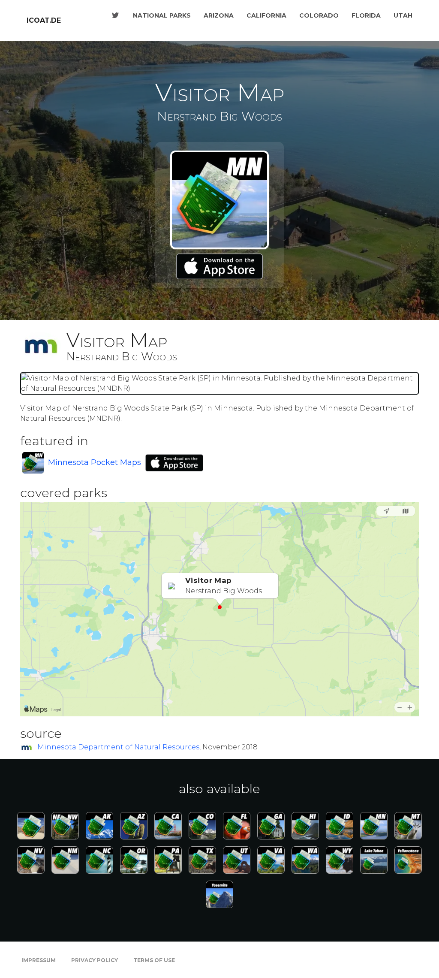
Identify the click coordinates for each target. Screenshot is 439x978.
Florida (366, 15)
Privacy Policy (94, 960)
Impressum (38, 960)
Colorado (319, 15)
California (266, 15)
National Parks (162, 15)
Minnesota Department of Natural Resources (118, 747)
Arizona (219, 15)
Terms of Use (154, 960)
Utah (403, 15)
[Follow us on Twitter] (115, 15)
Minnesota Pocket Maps (94, 462)
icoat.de (44, 20)
